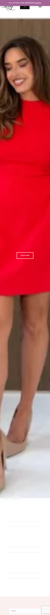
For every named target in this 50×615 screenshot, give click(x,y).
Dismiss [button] (38, 2)
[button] (40, 6)
